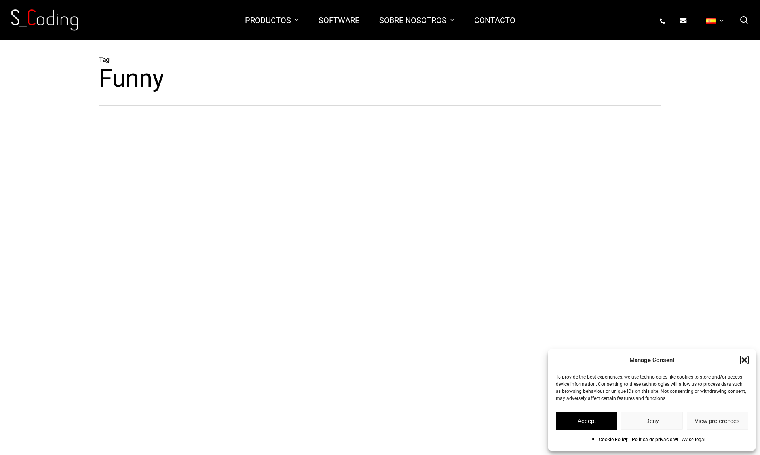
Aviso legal (693, 439)
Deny (652, 420)
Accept (587, 420)
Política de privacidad (655, 439)
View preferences (717, 420)
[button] (744, 360)
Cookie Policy (613, 439)
